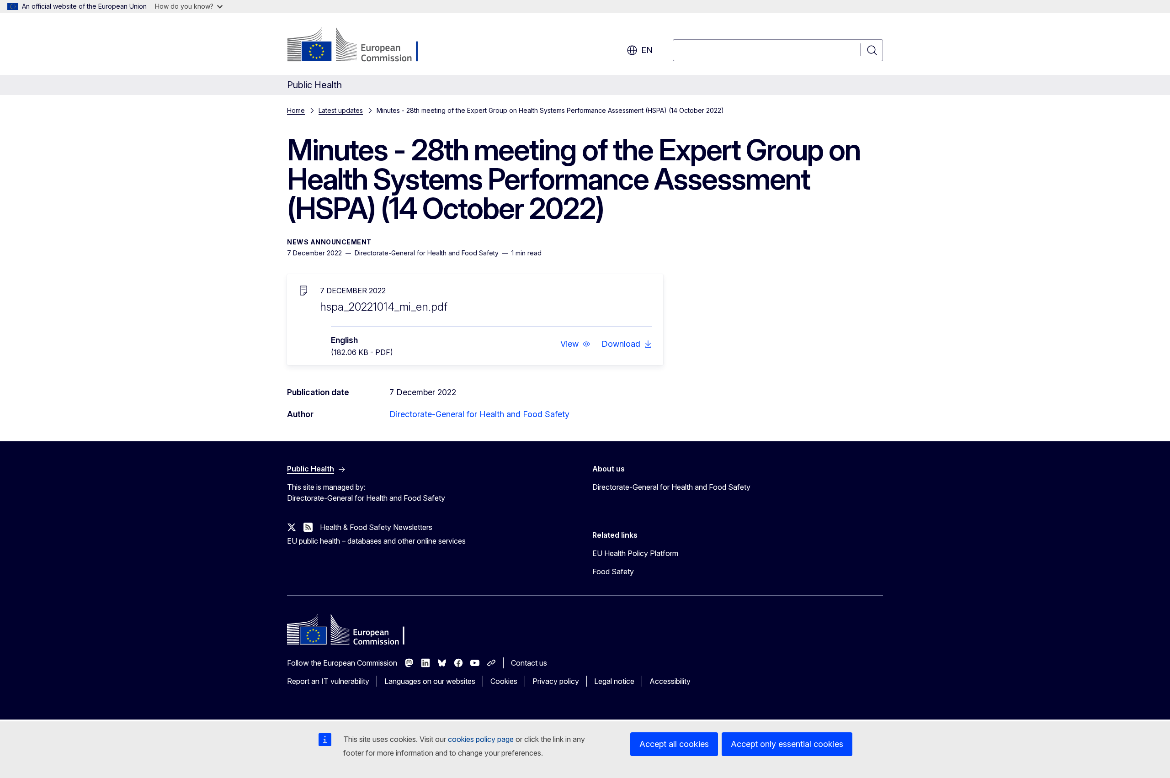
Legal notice (614, 681)
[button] (575, 344)
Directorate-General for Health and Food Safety (479, 414)
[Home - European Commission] (361, 45)
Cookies (503, 681)
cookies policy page (481, 739)
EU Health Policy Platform (635, 553)
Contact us (529, 662)
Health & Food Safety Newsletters (376, 527)
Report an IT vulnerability (328, 681)
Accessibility (670, 681)
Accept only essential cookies (787, 744)
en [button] (647, 50)
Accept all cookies (674, 744)
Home (296, 110)
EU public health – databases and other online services (376, 540)
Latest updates (341, 110)
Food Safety (613, 571)
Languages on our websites (429, 681)
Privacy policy (555, 681)
